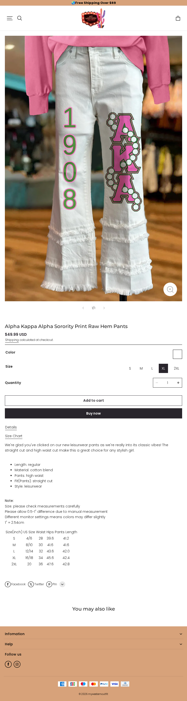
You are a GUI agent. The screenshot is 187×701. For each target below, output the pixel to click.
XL (163, 368)
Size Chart (13, 436)
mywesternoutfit (98, 694)
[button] (10, 18)
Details (11, 427)
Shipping (12, 340)
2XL (176, 368)
